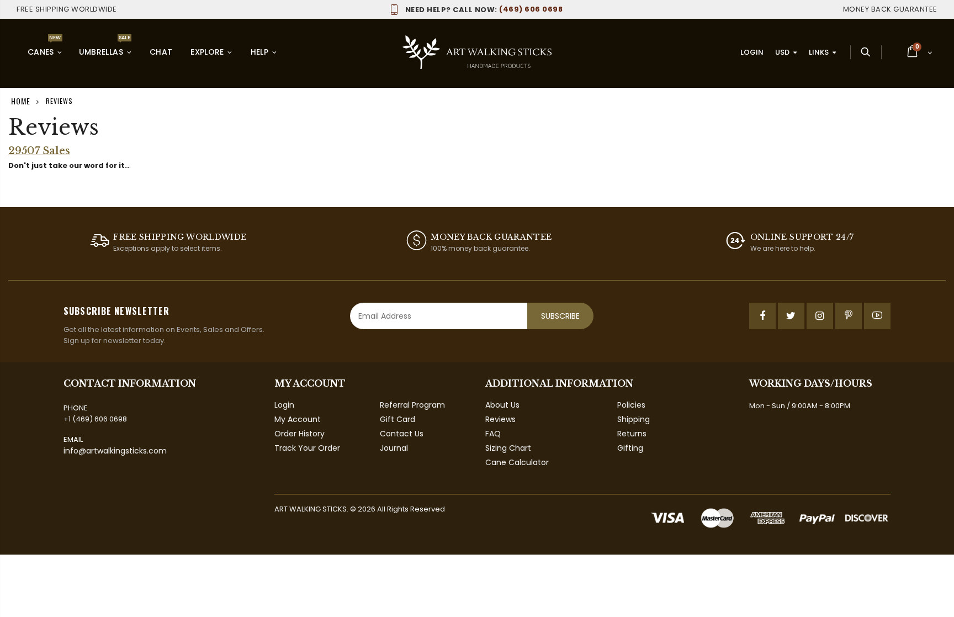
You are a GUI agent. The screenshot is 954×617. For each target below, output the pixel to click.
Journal (394, 447)
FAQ (493, 433)
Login (752, 52)
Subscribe (560, 315)
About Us (502, 404)
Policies (631, 404)
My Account (297, 419)
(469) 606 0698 (484, 9)
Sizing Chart (508, 447)
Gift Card (397, 419)
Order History (299, 433)
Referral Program (412, 404)
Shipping (633, 419)
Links (819, 52)
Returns (631, 433)
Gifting (630, 447)
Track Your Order (307, 447)
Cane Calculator (517, 462)
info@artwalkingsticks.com (115, 450)
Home (20, 101)
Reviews (500, 419)
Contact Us (401, 433)
